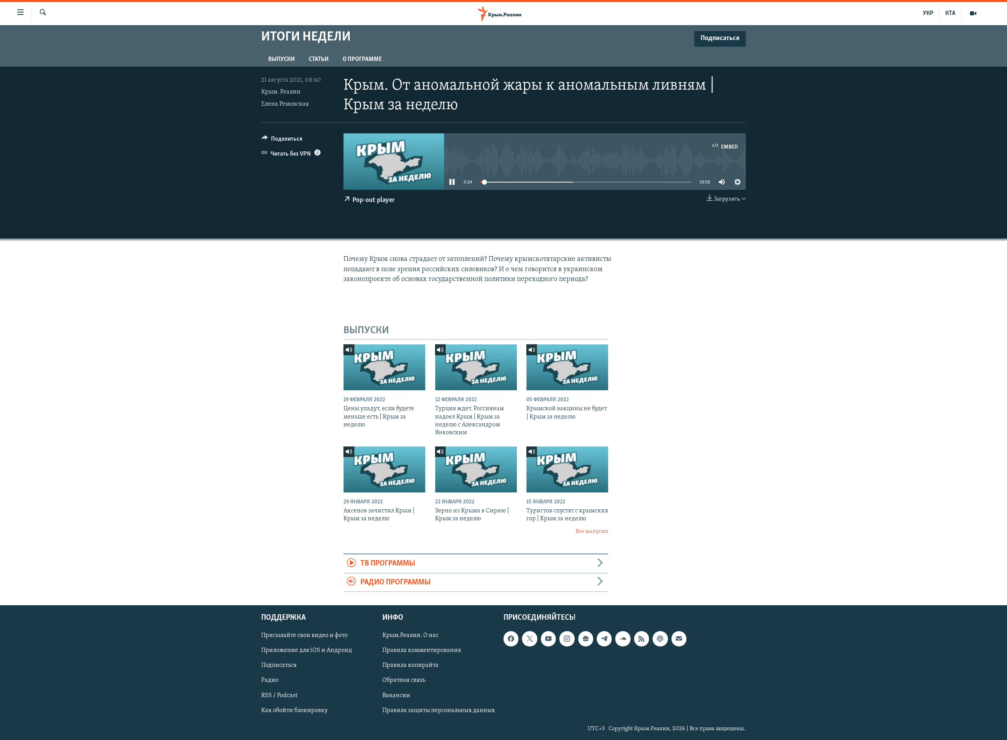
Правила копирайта (410, 665)
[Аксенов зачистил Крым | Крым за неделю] (384, 469)
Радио (269, 680)
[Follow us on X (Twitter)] (529, 638)
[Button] (282, 140)
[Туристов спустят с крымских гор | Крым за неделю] (567, 469)
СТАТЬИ (318, 59)
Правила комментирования (421, 650)
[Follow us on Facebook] (511, 638)
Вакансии (396, 695)
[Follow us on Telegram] (604, 638)
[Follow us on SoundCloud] (622, 638)
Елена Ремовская (285, 104)
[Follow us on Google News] (585, 638)
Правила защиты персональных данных (438, 710)
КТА (950, 13)
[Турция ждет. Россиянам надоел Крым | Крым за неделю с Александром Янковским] (476, 367)
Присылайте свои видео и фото (304, 635)
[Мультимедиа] (973, 13)
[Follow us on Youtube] (548, 638)
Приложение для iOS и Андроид (306, 650)
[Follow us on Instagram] (566, 638)
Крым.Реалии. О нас (410, 635)
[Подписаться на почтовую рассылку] (678, 638)
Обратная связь (403, 680)
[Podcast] (660, 638)
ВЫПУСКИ (281, 59)
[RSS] (641, 638)
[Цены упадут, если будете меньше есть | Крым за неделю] (384, 367)
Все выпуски (591, 531)
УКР (928, 13)
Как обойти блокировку (294, 710)
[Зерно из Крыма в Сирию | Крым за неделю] (476, 469)
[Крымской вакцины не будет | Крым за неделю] (567, 367)
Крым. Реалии (281, 92)
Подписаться (279, 665)
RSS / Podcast (279, 695)
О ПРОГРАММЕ (362, 59)
